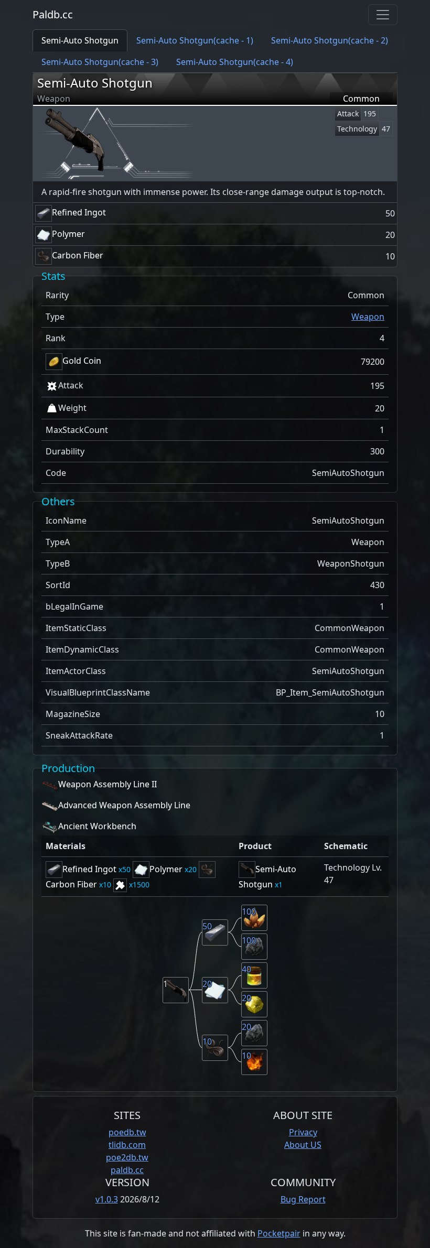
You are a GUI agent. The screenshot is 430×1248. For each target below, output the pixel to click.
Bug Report (303, 1199)
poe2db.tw (127, 1157)
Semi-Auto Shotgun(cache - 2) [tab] (329, 40)
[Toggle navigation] (382, 14)
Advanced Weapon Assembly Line (124, 805)
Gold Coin (81, 360)
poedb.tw (127, 1132)
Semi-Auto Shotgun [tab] (80, 40)
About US (302, 1145)
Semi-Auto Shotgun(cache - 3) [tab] (99, 62)
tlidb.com (127, 1145)
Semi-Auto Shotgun (95, 82)
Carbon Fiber (77, 255)
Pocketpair (278, 1233)
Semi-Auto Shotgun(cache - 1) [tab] (194, 40)
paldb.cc (127, 1170)
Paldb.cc (53, 14)
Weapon (367, 316)
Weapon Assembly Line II (107, 784)
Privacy (303, 1132)
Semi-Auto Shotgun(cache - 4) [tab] (234, 62)
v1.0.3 (106, 1199)
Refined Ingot (79, 212)
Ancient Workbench (97, 826)
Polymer (68, 234)
